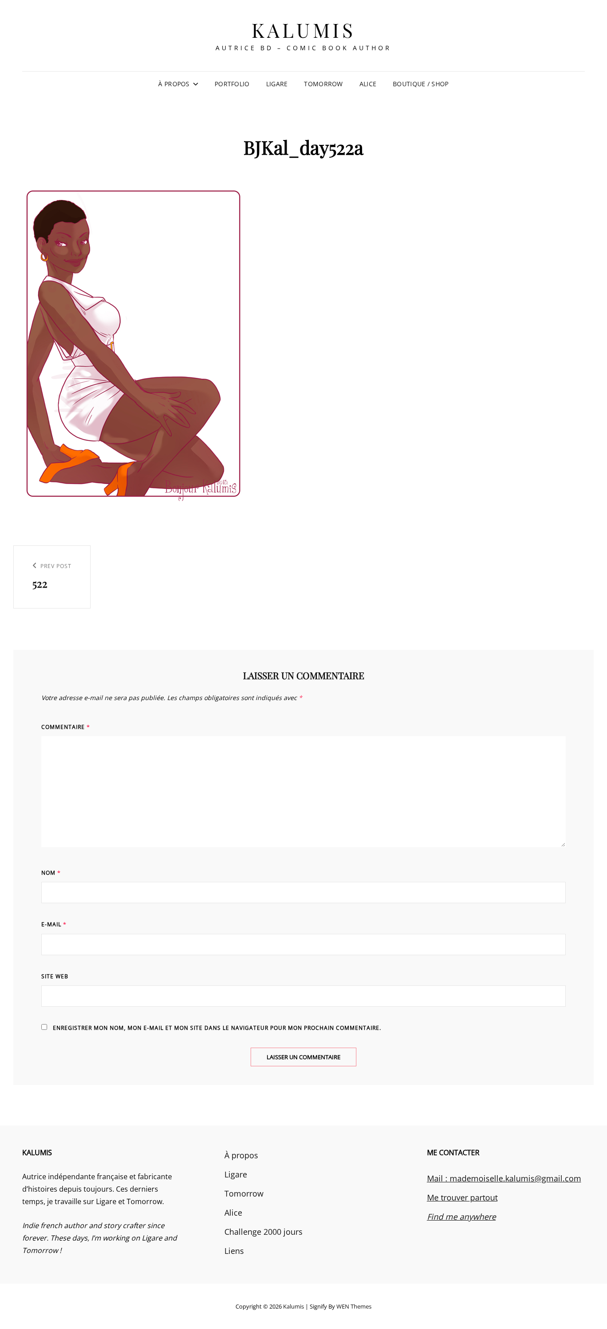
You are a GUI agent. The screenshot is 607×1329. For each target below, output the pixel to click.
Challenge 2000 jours (263, 1231)
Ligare (277, 84)
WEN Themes (353, 1306)
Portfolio (232, 84)
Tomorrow (323, 84)
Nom (51, 873)
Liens (234, 1250)
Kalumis (304, 29)
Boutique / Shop (420, 84)
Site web (54, 976)
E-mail (54, 924)
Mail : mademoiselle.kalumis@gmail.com (504, 1178)
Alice (367, 84)
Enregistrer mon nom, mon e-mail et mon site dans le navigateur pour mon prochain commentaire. (217, 1028)
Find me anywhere (461, 1216)
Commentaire (65, 727)
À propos (173, 84)
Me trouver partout (462, 1197)
